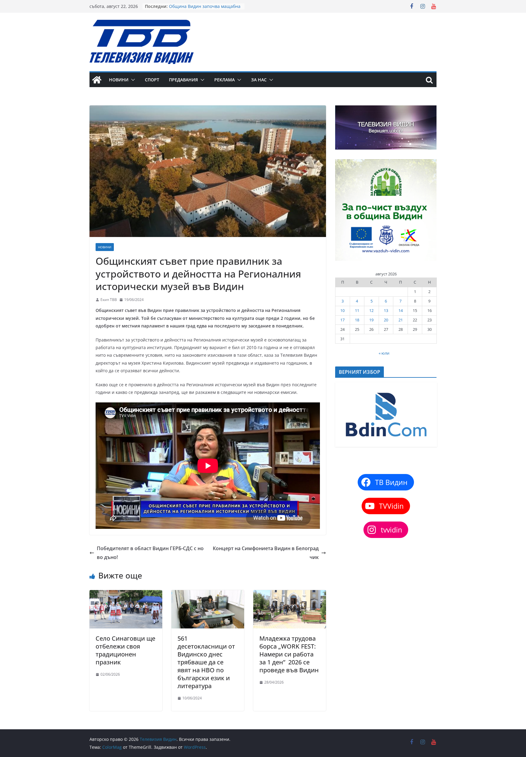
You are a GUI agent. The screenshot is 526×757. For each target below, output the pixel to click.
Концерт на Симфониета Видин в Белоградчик (266, 553)
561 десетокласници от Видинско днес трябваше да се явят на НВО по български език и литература (206, 662)
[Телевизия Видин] (96, 80)
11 (357, 310)
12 (371, 310)
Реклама (224, 80)
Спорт (152, 80)
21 (400, 320)
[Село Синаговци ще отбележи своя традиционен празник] (125, 594)
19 (371, 320)
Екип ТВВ (108, 299)
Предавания (183, 80)
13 (386, 310)
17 (342, 320)
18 (357, 320)
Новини (118, 80)
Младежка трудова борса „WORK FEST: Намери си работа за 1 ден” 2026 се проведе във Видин (289, 654)
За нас (259, 80)
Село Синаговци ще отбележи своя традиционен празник (125, 650)
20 (386, 320)
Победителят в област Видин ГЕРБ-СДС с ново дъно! (150, 553)
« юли (384, 353)
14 (400, 310)
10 (342, 310)
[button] (131, 80)
